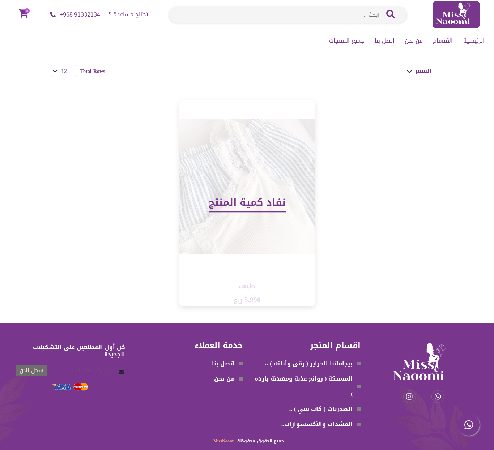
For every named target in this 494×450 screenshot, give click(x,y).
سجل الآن (31, 370)
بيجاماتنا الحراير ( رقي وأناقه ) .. (309, 363)
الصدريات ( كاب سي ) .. (321, 409)
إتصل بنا (385, 40)
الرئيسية (474, 40)
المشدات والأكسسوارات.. (317, 424)
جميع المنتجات (346, 40)
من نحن (414, 40)
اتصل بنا (223, 363)
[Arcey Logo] (456, 15)
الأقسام (443, 40)
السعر (423, 71)
